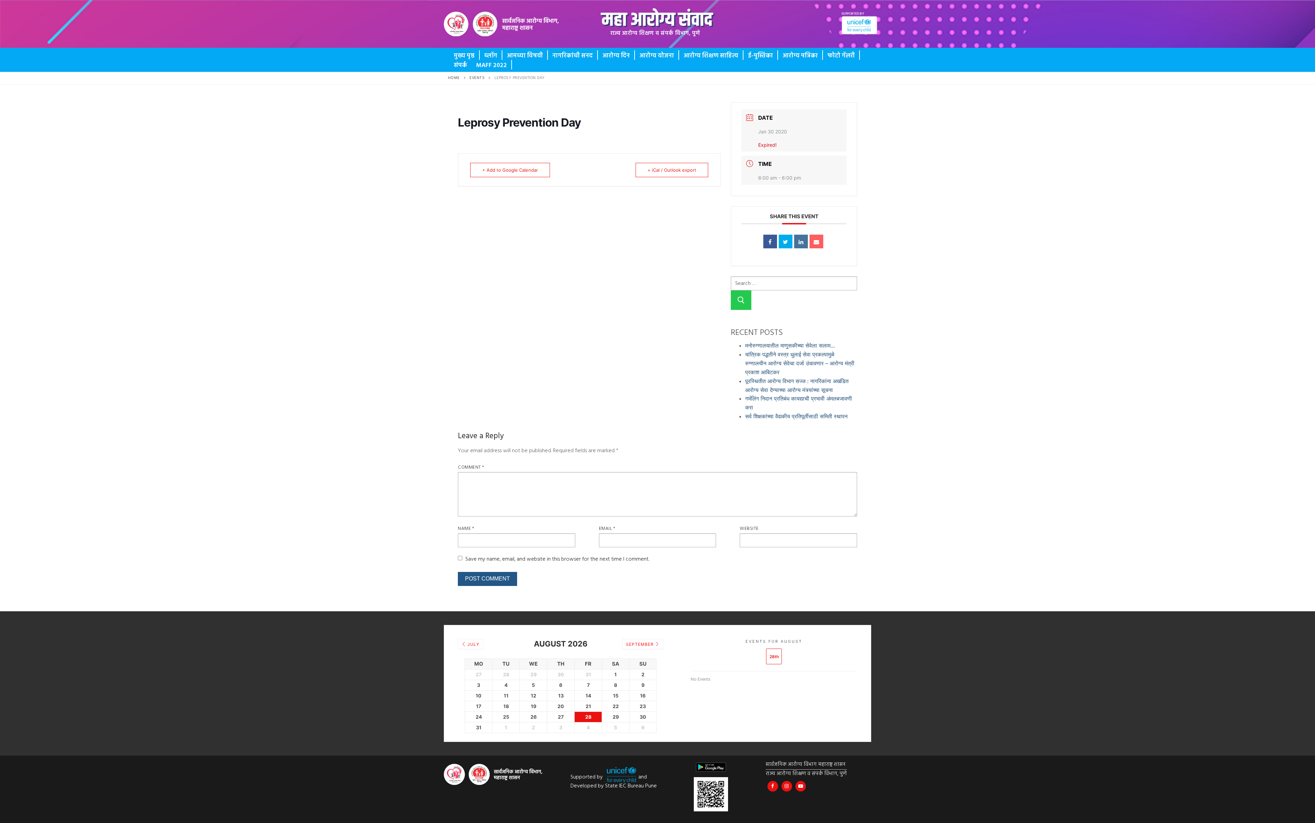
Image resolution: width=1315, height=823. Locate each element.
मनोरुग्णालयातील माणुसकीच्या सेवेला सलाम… (790, 345)
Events (477, 78)
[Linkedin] (801, 241)
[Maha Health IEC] (801, 786)
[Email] (816, 241)
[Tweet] (785, 241)
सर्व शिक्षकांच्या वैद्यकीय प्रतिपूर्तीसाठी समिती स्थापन (796, 416)
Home (454, 78)
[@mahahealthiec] (786, 786)
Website (749, 528)
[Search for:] (794, 282)
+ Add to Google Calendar (510, 170)
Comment (471, 467)
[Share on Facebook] (770, 241)
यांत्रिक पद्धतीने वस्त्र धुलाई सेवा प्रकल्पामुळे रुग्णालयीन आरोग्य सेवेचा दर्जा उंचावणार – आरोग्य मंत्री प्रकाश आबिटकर (799, 363)
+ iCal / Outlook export (672, 170)
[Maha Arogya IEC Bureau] (772, 786)
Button (470, 29)
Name (466, 528)
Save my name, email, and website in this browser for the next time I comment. (557, 559)
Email (607, 528)
